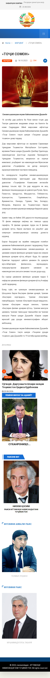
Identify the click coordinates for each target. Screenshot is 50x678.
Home (7, 43)
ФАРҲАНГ (19, 43)
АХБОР (8, 377)
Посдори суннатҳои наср (34, 2)
